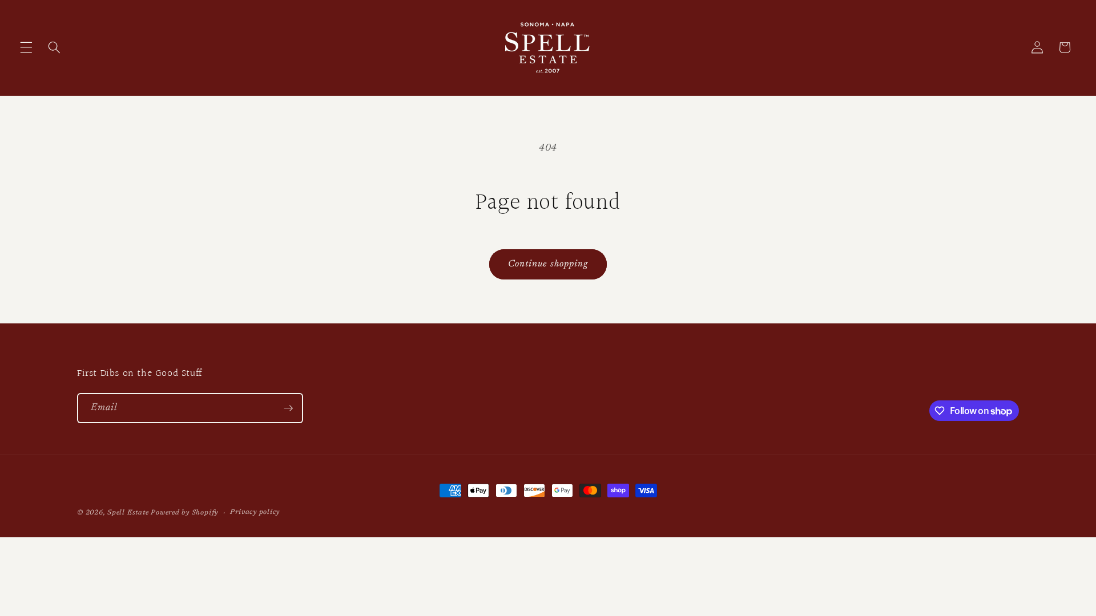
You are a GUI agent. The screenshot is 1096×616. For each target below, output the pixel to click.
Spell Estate (127, 512)
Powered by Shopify (184, 512)
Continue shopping (548, 264)
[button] (26, 47)
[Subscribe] (288, 408)
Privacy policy (255, 512)
